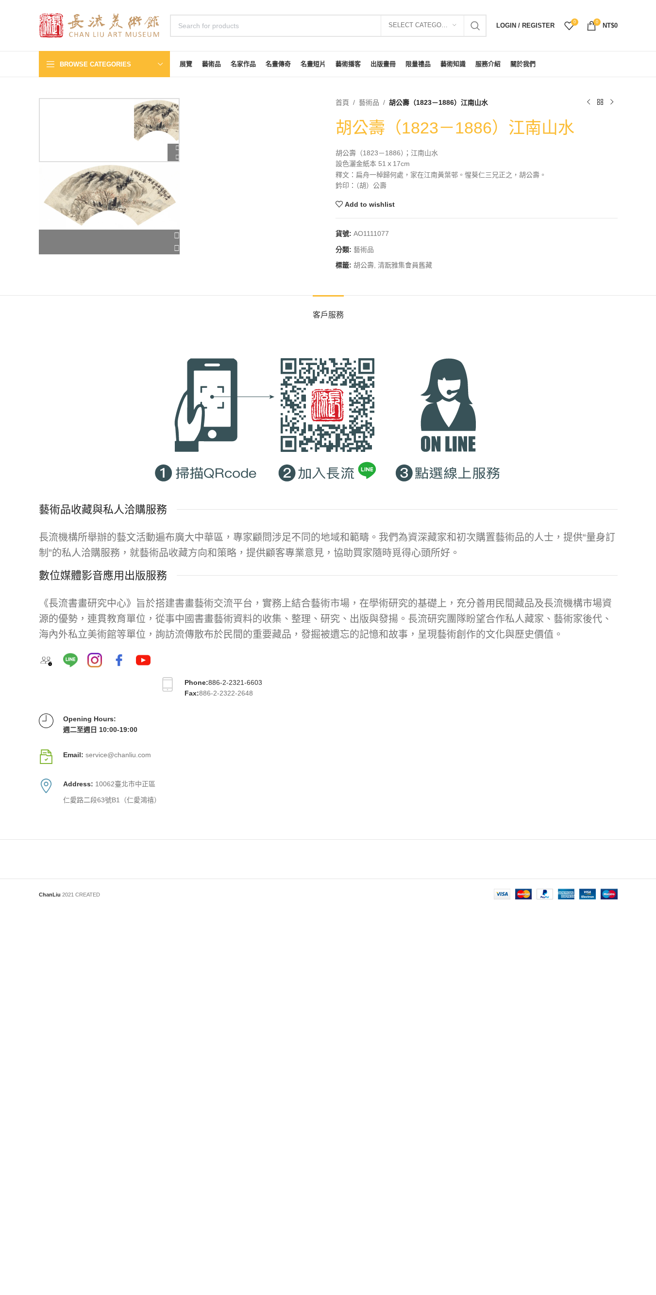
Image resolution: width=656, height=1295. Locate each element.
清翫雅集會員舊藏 (405, 265)
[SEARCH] (475, 26)
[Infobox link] (328, 756)
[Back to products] (600, 102)
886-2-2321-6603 (235, 682)
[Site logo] (99, 25)
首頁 (342, 102)
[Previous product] (588, 102)
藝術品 (369, 102)
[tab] (328, 310)
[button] (109, 236)
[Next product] (612, 102)
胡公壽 (363, 265)
